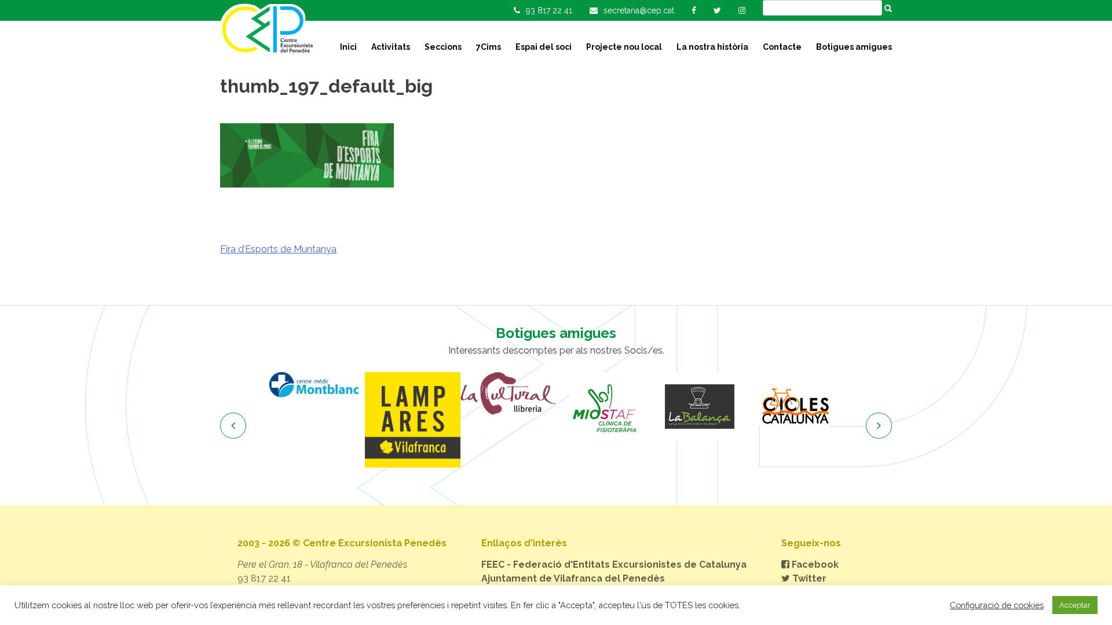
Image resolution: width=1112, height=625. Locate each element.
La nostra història (712, 47)
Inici (348, 47)
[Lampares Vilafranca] (412, 420)
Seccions (443, 47)
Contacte (782, 47)
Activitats (390, 47)
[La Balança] (699, 407)
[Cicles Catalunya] (795, 407)
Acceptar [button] (1075, 605)
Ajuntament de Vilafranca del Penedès (573, 578)
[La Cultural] (508, 393)
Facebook (814, 564)
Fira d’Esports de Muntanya (278, 249)
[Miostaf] (604, 407)
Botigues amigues (854, 47)
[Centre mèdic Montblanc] (317, 384)
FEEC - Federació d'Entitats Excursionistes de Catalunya (614, 564)
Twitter (808, 578)
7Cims (488, 47)
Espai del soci (543, 47)
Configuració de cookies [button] (997, 605)
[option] (317, 384)
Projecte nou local (624, 47)
